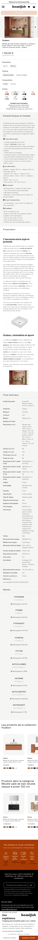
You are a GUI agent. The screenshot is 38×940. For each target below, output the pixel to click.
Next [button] (35, 27)
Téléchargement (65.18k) (19, 658)
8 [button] (21, 37)
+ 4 (16, 827)
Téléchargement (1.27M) (19, 685)
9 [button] (23, 37)
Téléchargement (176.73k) (20, 630)
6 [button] (16, 37)
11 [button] (27, 37)
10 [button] (25, 37)
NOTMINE (19, 678)
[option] (19, 27)
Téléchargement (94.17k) (19, 604)
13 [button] (31, 37)
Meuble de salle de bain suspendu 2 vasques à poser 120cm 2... (13, 820)
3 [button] (10, 37)
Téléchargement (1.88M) (19, 671)
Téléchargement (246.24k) (19, 699)
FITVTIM (19, 651)
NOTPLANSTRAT (19, 692)
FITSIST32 (19, 638)
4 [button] (12, 37)
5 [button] (14, 37)
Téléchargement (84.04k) (20, 645)
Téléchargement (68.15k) (19, 617)
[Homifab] (19, 7)
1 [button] (6, 37)
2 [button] (8, 37)
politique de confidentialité (20, 895)
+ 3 (16, 768)
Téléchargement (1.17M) (19, 712)
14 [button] (33, 37)
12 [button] (29, 37)
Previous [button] (3, 27)
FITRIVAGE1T (19, 623)
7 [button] (18, 37)
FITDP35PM (19, 597)
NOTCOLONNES (19, 664)
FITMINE (19, 610)
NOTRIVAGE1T (19, 705)
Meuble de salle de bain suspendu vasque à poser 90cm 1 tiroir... (13, 761)
